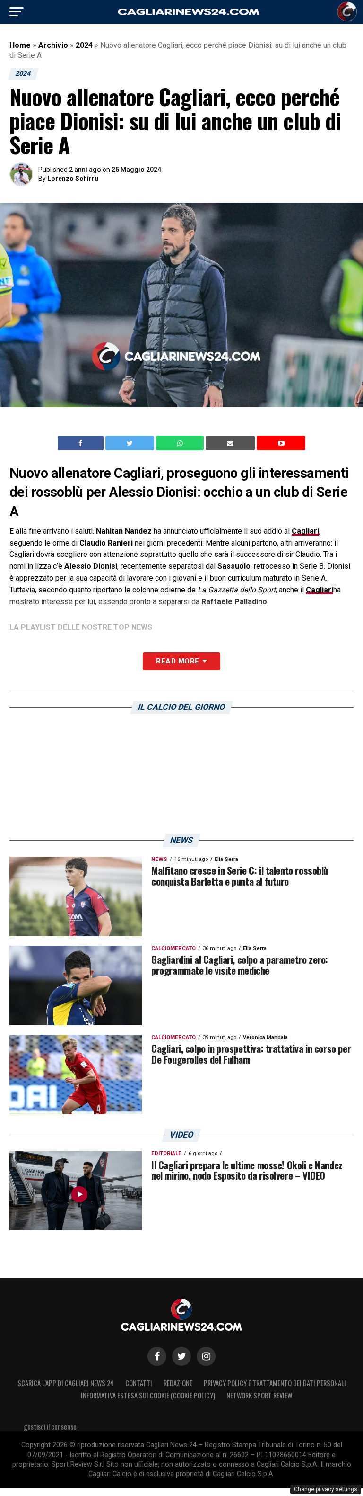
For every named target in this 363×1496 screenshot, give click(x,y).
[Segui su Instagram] (206, 1356)
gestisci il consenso (50, 1427)
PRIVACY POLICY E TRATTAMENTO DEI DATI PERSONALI (275, 1383)
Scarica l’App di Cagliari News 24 (65, 1383)
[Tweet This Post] (130, 443)
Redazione (178, 1383)
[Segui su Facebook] (156, 1356)
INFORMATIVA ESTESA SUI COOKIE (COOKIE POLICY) (148, 1395)
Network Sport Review (259, 1395)
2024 (84, 45)
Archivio (53, 45)
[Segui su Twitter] (181, 1356)
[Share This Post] (181, 443)
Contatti (138, 1383)
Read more (177, 661)
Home (20, 45)
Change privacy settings (325, 1489)
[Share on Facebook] (82, 443)
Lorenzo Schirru (72, 178)
